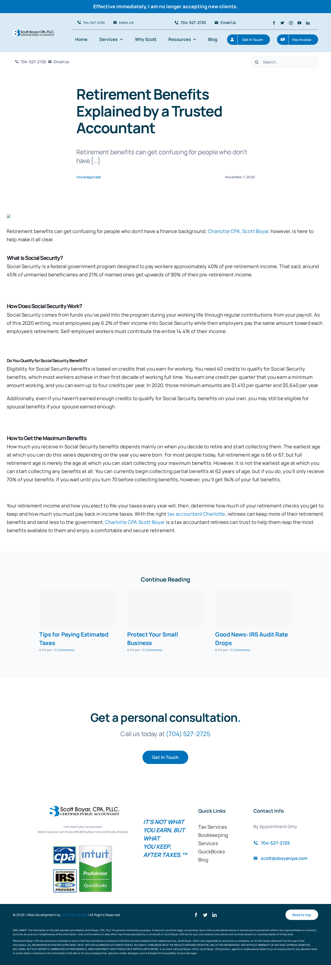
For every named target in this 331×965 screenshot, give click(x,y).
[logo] (34, 32)
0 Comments (64, 650)
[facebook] (274, 23)
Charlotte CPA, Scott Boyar (238, 231)
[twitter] (282, 23)
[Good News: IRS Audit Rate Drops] (253, 608)
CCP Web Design (74, 914)
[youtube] (299, 23)
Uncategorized (88, 177)
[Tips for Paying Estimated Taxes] (77, 608)
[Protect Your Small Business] (165, 608)
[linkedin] (308, 23)
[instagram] (291, 23)
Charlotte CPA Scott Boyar (135, 522)
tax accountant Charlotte (196, 514)
